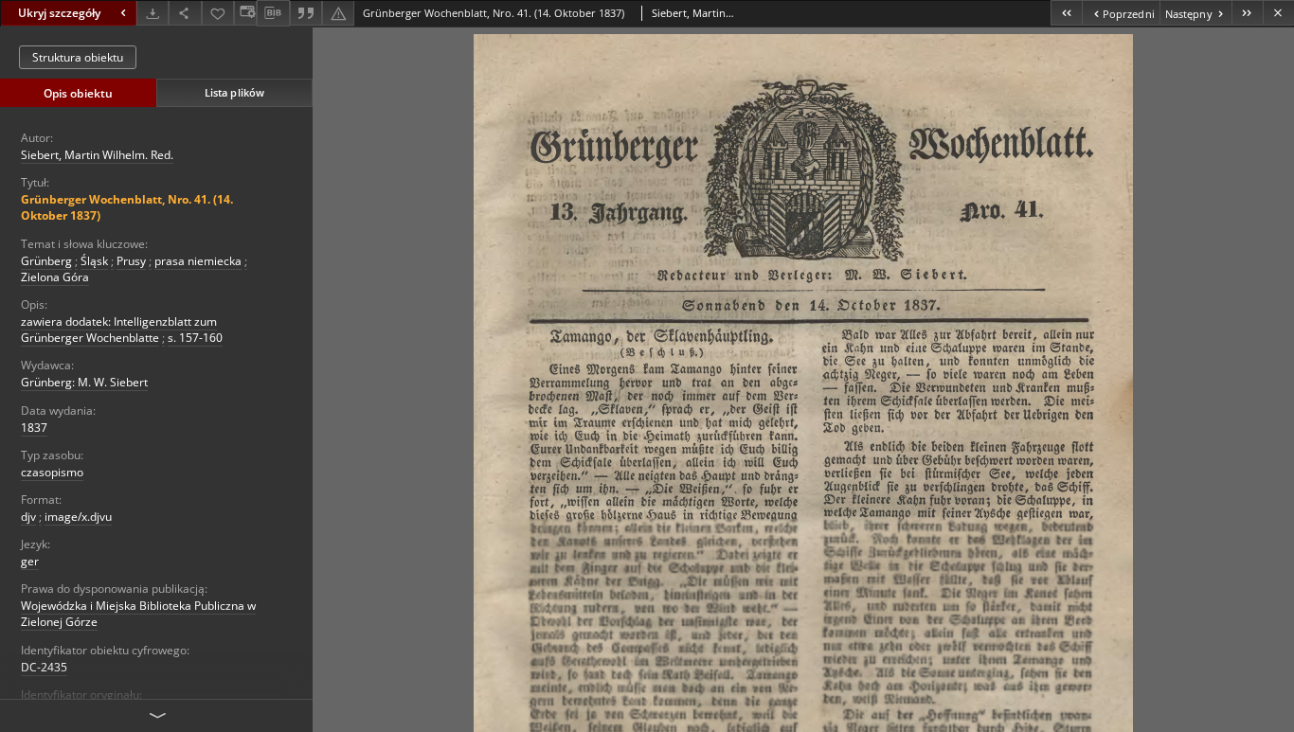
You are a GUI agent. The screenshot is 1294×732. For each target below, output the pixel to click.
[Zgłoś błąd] (338, 13)
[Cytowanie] (306, 13)
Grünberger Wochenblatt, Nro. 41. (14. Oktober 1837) (127, 207)
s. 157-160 (195, 338)
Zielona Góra (55, 277)
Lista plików (234, 92)
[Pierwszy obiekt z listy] (1066, 13)
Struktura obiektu (77, 57)
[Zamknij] (1278, 13)
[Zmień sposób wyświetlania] (245, 13)
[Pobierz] (152, 13)
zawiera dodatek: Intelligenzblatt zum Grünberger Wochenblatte (119, 329)
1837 (34, 428)
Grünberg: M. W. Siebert (84, 382)
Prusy (131, 261)
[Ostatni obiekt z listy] (1247, 13)
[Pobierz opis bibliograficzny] (273, 13)
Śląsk (94, 261)
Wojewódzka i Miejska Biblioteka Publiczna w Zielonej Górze (138, 614)
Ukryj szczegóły (59, 13)
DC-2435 (44, 667)
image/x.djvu (78, 517)
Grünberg (46, 261)
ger (30, 561)
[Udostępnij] (185, 13)
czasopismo (52, 472)
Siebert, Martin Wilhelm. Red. (97, 155)
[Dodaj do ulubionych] (218, 13)
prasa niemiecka (198, 261)
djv (28, 517)
